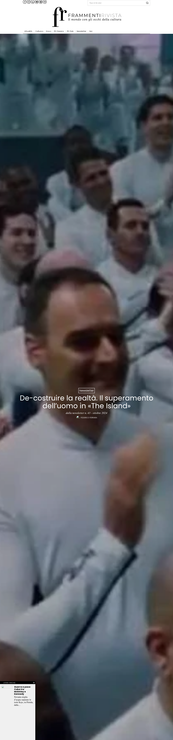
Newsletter (86, 390)
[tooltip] (25, 2)
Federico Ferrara (89, 417)
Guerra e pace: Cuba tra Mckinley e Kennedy (22, 690)
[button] (147, 3)
